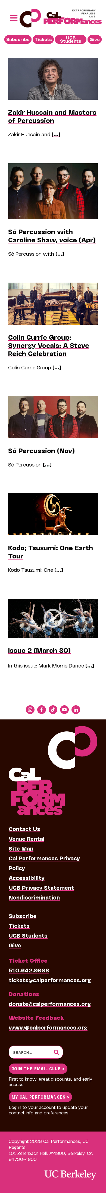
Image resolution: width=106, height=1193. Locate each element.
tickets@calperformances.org (50, 979)
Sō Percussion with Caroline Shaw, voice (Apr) (52, 235)
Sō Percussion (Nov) (41, 450)
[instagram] (30, 709)
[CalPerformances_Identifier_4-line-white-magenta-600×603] (53, 728)
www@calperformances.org (48, 1027)
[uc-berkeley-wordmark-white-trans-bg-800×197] (70, 1169)
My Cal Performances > (40, 1096)
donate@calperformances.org (50, 1003)
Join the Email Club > (38, 1068)
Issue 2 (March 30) (39, 650)
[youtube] (64, 709)
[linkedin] (75, 709)
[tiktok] (53, 709)
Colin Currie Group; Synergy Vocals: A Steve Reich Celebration (48, 345)
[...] (56, 134)
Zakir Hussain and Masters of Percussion (52, 116)
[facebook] (41, 709)
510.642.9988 (29, 970)
